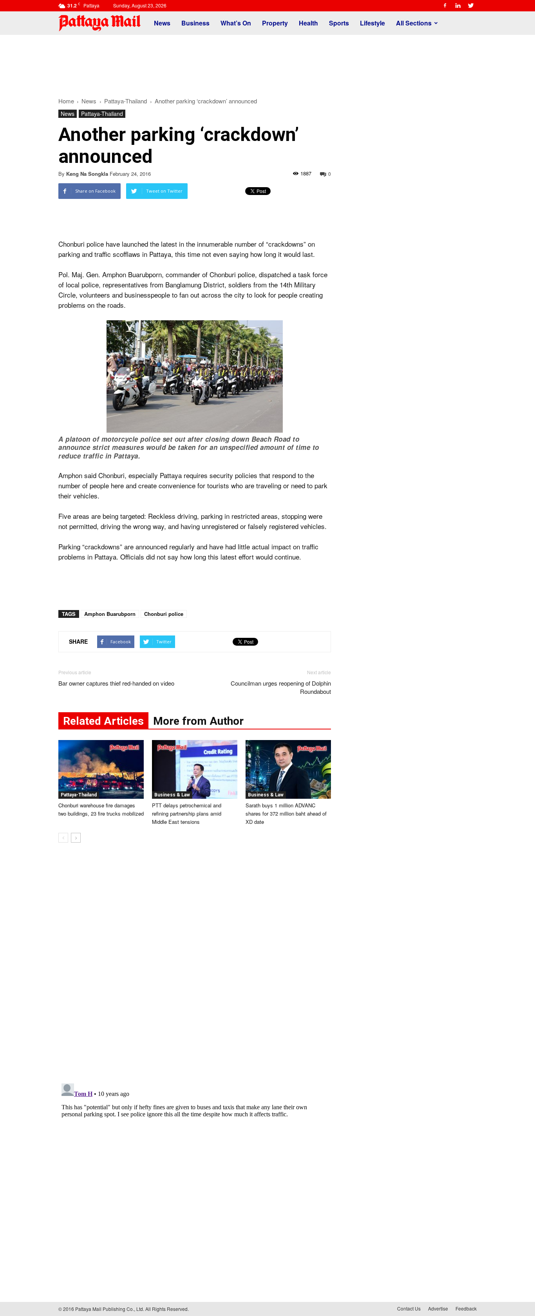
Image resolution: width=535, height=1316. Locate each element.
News (162, 22)
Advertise (438, 1308)
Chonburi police (163, 613)
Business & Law (172, 795)
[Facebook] (445, 5)
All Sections (414, 22)
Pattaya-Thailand (102, 113)
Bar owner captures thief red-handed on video (116, 683)
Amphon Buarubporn (110, 613)
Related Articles (103, 721)
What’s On (236, 22)
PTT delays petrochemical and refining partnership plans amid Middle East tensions (186, 813)
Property (275, 22)
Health (308, 22)
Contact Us (409, 1308)
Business (195, 22)
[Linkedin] (458, 5)
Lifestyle (372, 22)
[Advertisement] (267, 61)
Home (66, 101)
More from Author (198, 721)
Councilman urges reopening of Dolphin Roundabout (281, 687)
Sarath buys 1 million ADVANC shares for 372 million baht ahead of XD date (286, 813)
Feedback (466, 1308)
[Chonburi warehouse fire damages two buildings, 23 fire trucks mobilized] (101, 769)
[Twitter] (471, 5)
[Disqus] (194, 967)
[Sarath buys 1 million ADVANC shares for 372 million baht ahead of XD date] (288, 769)
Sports (339, 22)
